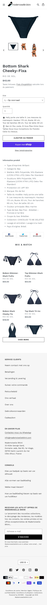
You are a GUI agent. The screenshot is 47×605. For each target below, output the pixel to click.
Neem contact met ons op (17, 365)
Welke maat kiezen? (14, 487)
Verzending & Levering (15, 378)
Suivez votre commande (16, 385)
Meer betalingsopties (23, 150)
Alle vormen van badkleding (18, 480)
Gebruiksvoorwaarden (15, 411)
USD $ (23, 562)
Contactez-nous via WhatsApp (18, 433)
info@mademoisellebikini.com (18, 438)
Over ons (9, 404)
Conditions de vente (13, 590)
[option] (13, 46)
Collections (38, 593)
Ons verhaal (10, 398)
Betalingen (10, 372)
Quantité (6, 106)
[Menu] (3, 4)
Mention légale (26, 590)
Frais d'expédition (24, 84)
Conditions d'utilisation (25, 593)
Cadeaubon (10, 417)
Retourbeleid (11, 391)
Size (4, 95)
